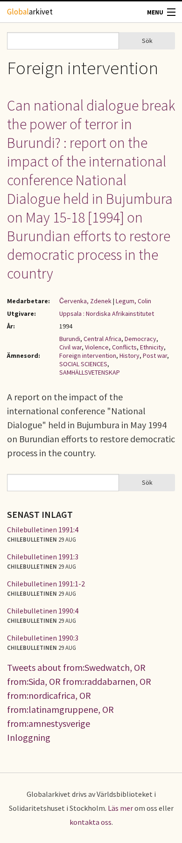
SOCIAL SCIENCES (83, 364)
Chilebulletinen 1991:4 (42, 529)
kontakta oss (91, 822)
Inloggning (28, 737)
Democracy (140, 338)
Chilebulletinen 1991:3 (42, 556)
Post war (155, 355)
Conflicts (124, 347)
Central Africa (102, 338)
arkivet (30, 12)
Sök (147, 40)
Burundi (69, 338)
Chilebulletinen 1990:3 (42, 637)
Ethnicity (152, 347)
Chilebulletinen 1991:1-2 (46, 583)
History (129, 355)
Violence (97, 347)
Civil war (70, 347)
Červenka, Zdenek (85, 301)
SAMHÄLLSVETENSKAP (89, 372)
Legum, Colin (133, 301)
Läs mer (120, 808)
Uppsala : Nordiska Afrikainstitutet (106, 313)
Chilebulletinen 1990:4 (42, 610)
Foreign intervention (87, 355)
